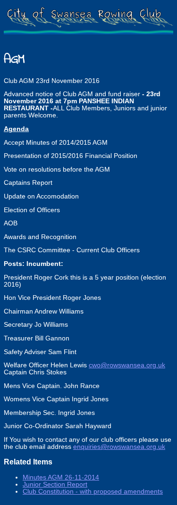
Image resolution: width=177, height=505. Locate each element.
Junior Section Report (55, 484)
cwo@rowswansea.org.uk (127, 365)
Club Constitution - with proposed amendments (93, 491)
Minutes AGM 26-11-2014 (61, 477)
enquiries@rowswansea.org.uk (119, 446)
